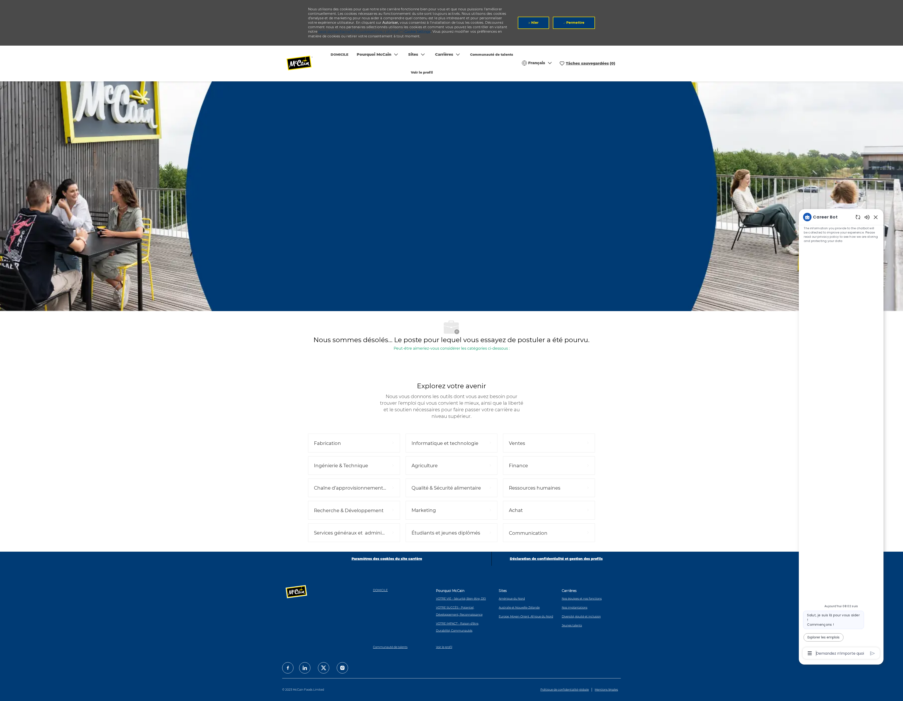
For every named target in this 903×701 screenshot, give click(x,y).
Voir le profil (422, 72)
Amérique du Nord (512, 598)
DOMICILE (339, 54)
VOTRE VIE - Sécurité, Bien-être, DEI (461, 598)
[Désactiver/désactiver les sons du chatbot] (867, 217)
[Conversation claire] (858, 217)
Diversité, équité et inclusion (581, 616)
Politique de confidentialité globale (564, 689)
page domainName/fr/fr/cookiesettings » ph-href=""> (374, 31)
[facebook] (287, 667)
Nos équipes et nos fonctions (582, 598)
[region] (841, 434)
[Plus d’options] (810, 653)
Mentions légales (606, 689)
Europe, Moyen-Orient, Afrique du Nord (526, 616)
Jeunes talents (572, 625)
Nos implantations (574, 607)
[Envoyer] (872, 653)
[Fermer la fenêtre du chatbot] (876, 217)
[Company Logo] (302, 63)
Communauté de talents (491, 54)
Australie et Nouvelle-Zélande (519, 607)
